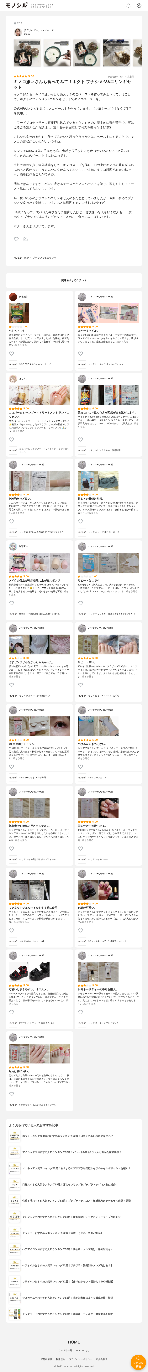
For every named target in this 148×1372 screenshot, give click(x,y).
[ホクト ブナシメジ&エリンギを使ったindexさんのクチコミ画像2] (57, 52)
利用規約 (60, 1359)
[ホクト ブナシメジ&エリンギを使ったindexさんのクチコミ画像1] (27, 52)
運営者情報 (46, 1359)
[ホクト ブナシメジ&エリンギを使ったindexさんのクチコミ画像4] (116, 52)
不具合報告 (102, 1359)
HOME (74, 1342)
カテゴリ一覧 (65, 1350)
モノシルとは (83, 1350)
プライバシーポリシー (80, 1359)
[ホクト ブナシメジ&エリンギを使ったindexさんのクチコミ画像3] (86, 52)
